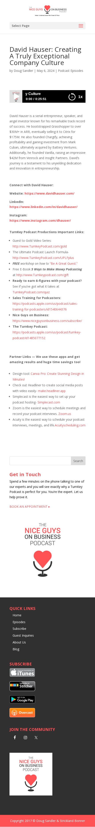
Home (17, 615)
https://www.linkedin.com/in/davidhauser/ (44, 207)
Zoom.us (64, 414)
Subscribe (19, 628)
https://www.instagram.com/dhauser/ (40, 220)
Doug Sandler (23, 71)
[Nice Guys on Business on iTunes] (22, 675)
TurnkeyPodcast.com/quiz (31, 292)
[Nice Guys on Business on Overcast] (22, 716)
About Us (19, 642)
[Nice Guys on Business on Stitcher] (22, 690)
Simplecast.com (49, 402)
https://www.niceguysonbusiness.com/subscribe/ (47, 321)
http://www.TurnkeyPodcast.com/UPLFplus (43, 258)
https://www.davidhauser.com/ (49, 193)
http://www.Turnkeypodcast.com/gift (42, 275)
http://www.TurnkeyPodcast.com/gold (40, 246)
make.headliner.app (52, 391)
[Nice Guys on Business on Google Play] (22, 702)
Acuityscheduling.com (70, 425)
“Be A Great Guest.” (64, 263)
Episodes (19, 622)
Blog (16, 649)
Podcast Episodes (70, 71)
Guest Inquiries (23, 635)
